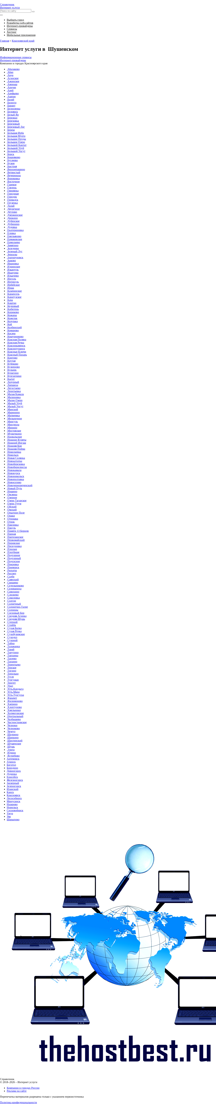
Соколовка (13, 597)
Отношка (12, 518)
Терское (11, 667)
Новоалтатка (14, 461)
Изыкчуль (13, 269)
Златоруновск (15, 257)
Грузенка (12, 202)
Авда (10, 75)
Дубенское (13, 221)
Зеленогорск (14, 786)
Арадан (11, 87)
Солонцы (12, 609)
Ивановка (13, 263)
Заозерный (13, 783)
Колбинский (14, 327)
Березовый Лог (16, 126)
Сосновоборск (15, 810)
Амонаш (12, 84)
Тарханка (12, 655)
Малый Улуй (14, 403)
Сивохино (13, 591)
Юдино (11, 752)
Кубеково (12, 363)
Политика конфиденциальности (18, 1102)
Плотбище (13, 552)
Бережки (12, 117)
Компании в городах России (23, 1087)
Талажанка (13, 646)
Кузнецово (13, 366)
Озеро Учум (14, 503)
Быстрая (12, 166)
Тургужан (13, 679)
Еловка (11, 233)
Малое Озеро (14, 400)
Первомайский (16, 540)
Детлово (12, 211)
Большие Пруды (16, 139)
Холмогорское (15, 713)
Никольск (13, 455)
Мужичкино (14, 433)
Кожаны (12, 315)
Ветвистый (13, 172)
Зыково (11, 260)
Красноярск (13, 795)
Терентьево (13, 664)
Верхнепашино (16, 169)
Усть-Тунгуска (15, 695)
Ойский (12, 506)
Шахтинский (14, 740)
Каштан (11, 303)
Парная (11, 534)
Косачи (11, 333)
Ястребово (13, 755)
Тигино (11, 670)
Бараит (11, 105)
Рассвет (11, 573)
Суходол (12, 637)
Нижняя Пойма (16, 448)
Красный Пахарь (17, 354)
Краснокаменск (16, 345)
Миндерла (13, 424)
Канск (10, 792)
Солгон (11, 600)
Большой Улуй (15, 148)
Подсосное (13, 561)
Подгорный (14, 558)
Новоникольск (15, 476)
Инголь (11, 278)
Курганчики (14, 376)
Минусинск (13, 801)
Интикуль (13, 281)
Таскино (12, 661)
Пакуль (11, 527)
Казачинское (14, 290)
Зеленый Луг (14, 251)
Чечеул (11, 731)
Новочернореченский (19, 485)
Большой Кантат (16, 145)
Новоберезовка (16, 464)
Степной (12, 622)
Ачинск (11, 761)
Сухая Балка (14, 628)
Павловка (13, 524)
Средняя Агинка (16, 616)
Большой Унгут (16, 151)
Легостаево (13, 388)
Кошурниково (15, 336)
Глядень (12, 187)
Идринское (13, 266)
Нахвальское (14, 436)
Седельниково (15, 585)
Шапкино (13, 737)
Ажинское (13, 81)
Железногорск (15, 780)
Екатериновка (15, 230)
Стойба (11, 625)
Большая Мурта (16, 136)
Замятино (12, 245)
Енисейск (12, 777)
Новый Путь (14, 488)
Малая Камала (15, 394)
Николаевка (14, 451)
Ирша (10, 287)
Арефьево (13, 93)
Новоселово (14, 482)
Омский (12, 509)
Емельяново (14, 236)
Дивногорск (14, 770)
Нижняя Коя (14, 445)
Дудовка (12, 227)
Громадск (12, 199)
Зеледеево (13, 248)
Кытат (11, 379)
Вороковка (13, 178)
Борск (10, 154)
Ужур (10, 813)
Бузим (11, 163)
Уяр (9, 816)
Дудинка (12, 774)
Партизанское (15, 537)
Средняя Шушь (16, 619)
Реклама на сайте (16, 1090)
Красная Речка (15, 342)
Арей (10, 90)
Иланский (12, 789)
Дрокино (12, 218)
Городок (12, 196)
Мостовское (14, 430)
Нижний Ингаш (16, 442)
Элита (11, 749)
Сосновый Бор (15, 612)
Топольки (13, 673)
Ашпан (11, 96)
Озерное (12, 497)
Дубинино (13, 224)
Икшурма (12, 272)
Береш (11, 129)
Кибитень (13, 309)
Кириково (13, 312)
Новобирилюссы (17, 467)
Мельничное (14, 418)
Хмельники (14, 710)
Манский (12, 409)
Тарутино (13, 652)
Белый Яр (13, 114)
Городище (13, 193)
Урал (10, 685)
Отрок (11, 521)
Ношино (12, 491)
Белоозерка (13, 108)
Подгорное (13, 555)
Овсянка (12, 494)
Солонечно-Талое (17, 606)
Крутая (11, 360)
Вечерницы (14, 175)
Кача (10, 300)
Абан (10, 72)
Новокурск (13, 473)
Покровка (13, 564)
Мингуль (12, 421)
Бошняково (13, 157)
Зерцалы (12, 254)
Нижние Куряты (16, 439)
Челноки (12, 725)
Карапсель (13, 293)
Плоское (12, 549)
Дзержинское (15, 215)
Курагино (13, 372)
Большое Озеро (16, 142)
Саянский (13, 579)
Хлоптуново (14, 707)
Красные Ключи (16, 351)
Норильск (12, 807)
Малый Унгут (15, 406)
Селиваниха (14, 588)
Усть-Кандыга (15, 688)
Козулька (12, 321)
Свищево (12, 582)
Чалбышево (14, 719)
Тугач (10, 676)
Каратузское (14, 297)
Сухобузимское (16, 634)
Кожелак (12, 318)
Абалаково (13, 69)
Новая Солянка (16, 458)
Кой (9, 324)
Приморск (13, 567)
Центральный (15, 716)
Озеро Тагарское (16, 500)
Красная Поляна (16, 339)
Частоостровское (17, 722)
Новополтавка (15, 479)
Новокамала (14, 470)
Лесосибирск (14, 798)
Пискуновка (14, 546)
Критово (12, 357)
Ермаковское (14, 239)
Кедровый (13, 306)
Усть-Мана (13, 691)
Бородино (12, 767)
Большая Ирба (15, 132)
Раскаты (12, 570)
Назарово (12, 804)
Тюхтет (11, 682)
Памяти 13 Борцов (18, 530)
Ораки (11, 515)
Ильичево (13, 275)
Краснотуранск (16, 348)
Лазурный (13, 382)
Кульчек (12, 369)
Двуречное (13, 208)
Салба (10, 576)
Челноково (13, 728)
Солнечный (14, 603)
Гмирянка (13, 190)
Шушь (11, 746)
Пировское (13, 543)
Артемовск (13, 758)
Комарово (13, 330)
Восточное (13, 181)
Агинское (13, 78)
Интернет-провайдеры (13, 60)
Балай (10, 99)
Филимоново (15, 701)
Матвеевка (13, 415)
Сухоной (12, 640)
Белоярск (12, 111)
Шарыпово (13, 819)
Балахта (11, 102)
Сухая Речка (14, 631)
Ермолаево (13, 242)
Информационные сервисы (16, 57)
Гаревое (12, 184)
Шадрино (12, 734)
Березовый (13, 123)
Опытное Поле (16, 512)
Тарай (10, 649)
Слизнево (13, 594)
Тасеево (12, 658)
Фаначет (12, 698)
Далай (11, 205)
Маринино (13, 412)
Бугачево (12, 160)
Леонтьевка (14, 391)
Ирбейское (13, 284)
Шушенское (14, 743)
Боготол (11, 764)
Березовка (13, 120)
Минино (12, 427)
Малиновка (14, 397)
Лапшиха (12, 385)
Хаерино (12, 704)
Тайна (11, 643)
